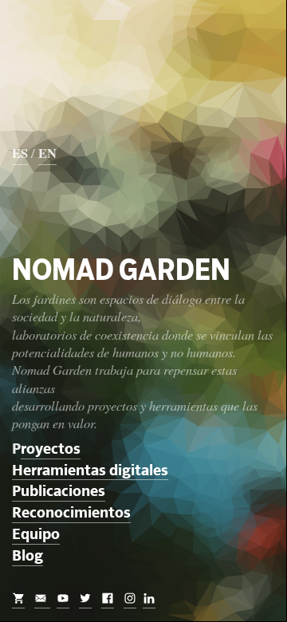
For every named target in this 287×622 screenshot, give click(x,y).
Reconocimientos (71, 513)
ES (20, 153)
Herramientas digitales (90, 470)
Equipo (36, 534)
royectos (51, 449)
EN (47, 153)
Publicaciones (58, 491)
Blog (27, 556)
